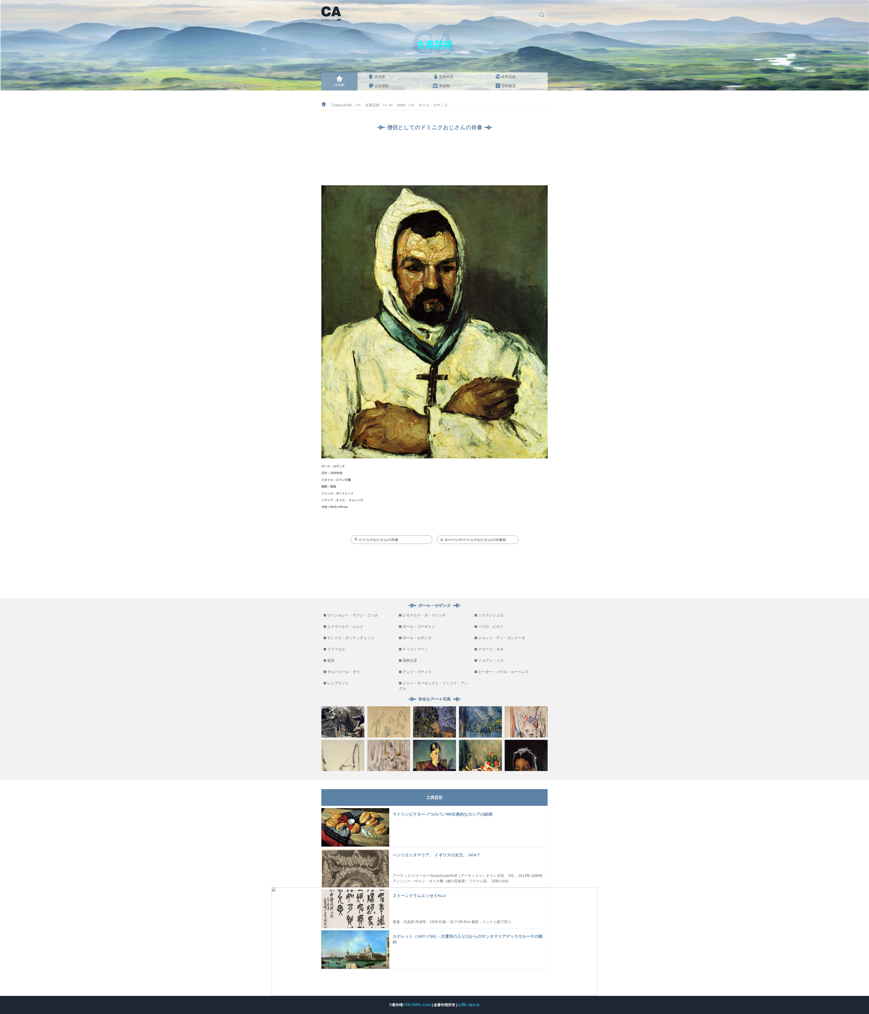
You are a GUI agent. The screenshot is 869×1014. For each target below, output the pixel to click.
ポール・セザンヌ (433, 105)
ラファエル (336, 649)
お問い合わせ (469, 1005)
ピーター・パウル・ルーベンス (503, 672)
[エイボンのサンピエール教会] (342, 755)
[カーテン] (526, 722)
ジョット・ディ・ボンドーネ (501, 638)
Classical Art (341, 105)
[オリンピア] (388, 755)
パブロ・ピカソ (491, 626)
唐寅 (330, 660)
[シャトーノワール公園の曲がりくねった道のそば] (388, 722)
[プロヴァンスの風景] (342, 722)
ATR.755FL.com (417, 1005)
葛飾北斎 (410, 660)
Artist (401, 105)
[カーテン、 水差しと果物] (480, 755)
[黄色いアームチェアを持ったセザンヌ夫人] (434, 755)
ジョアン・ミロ (491, 660)
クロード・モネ (491, 649)
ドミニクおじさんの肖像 (378, 540)
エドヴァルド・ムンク (345, 626)
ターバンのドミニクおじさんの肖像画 (475, 540)
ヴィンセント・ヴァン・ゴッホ (352, 615)
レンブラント (338, 683)
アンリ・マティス (417, 672)
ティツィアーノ (415, 649)
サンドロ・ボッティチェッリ (350, 638)
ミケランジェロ (491, 615)
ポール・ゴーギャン (419, 626)
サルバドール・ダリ (343, 672)
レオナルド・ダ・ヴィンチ (424, 615)
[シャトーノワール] (434, 722)
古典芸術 (372, 105)
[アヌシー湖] (480, 722)
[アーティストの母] (526, 755)
